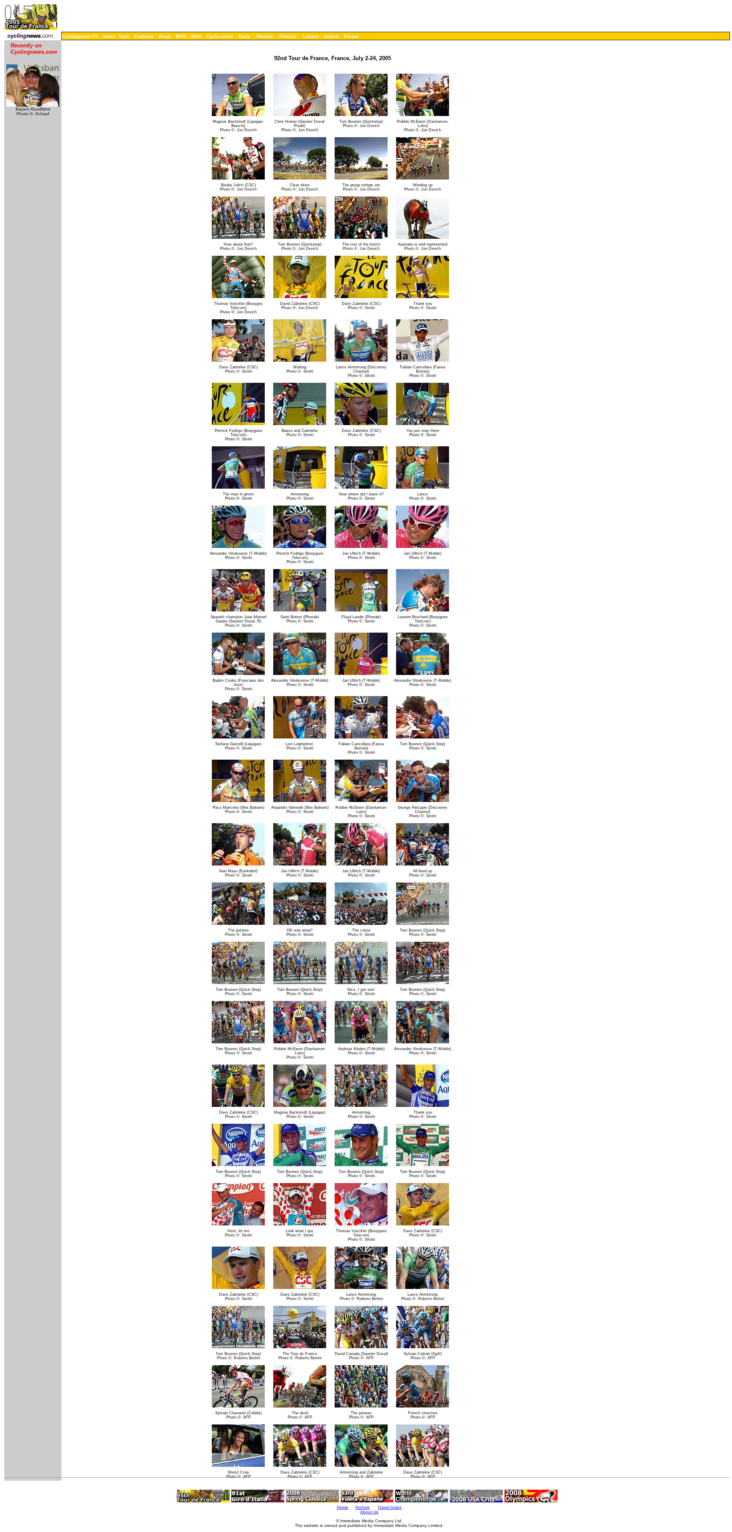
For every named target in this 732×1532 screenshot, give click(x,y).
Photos (265, 36)
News (109, 36)
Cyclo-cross (219, 36)
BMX (196, 36)
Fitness (288, 36)
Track (244, 36)
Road (165, 36)
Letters (311, 36)
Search (331, 36)
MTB (181, 36)
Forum (351, 36)
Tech (124, 36)
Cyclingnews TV (80, 36)
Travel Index (389, 1507)
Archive (362, 1507)
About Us (369, 1512)
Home (342, 1507)
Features (144, 36)
